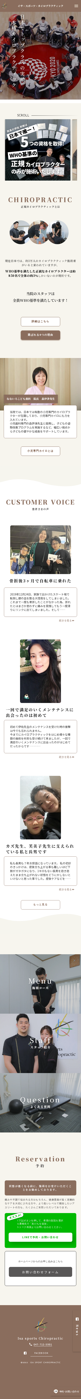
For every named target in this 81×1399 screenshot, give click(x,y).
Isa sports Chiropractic (40, 1338)
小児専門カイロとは (40, 451)
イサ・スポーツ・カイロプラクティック (40, 6)
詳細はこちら (40, 321)
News (77, 1334)
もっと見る (40, 904)
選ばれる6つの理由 (40, 335)
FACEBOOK (41, 1353)
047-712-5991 (43, 1344)
